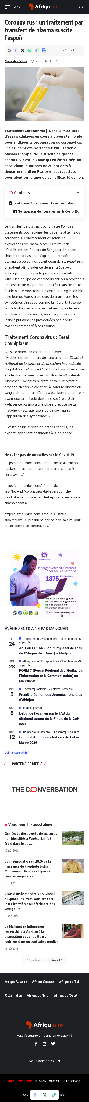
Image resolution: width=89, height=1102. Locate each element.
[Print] (44, 50)
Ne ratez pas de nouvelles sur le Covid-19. (48, 211)
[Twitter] (53, 1044)
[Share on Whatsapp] (29, 50)
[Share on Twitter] (22, 50)
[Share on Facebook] (15, 50)
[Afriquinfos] (44, 7)
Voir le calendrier (17, 752)
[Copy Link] (37, 50)
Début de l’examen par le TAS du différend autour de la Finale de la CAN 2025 (49, 718)
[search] (81, 7)
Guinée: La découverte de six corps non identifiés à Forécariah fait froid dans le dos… (31, 838)
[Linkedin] (44, 1044)
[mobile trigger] (8, 7)
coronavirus (71, 261)
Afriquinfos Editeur (16, 61)
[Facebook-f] (36, 1044)
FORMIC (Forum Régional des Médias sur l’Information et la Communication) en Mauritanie (51, 675)
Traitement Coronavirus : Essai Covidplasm (44, 203)
